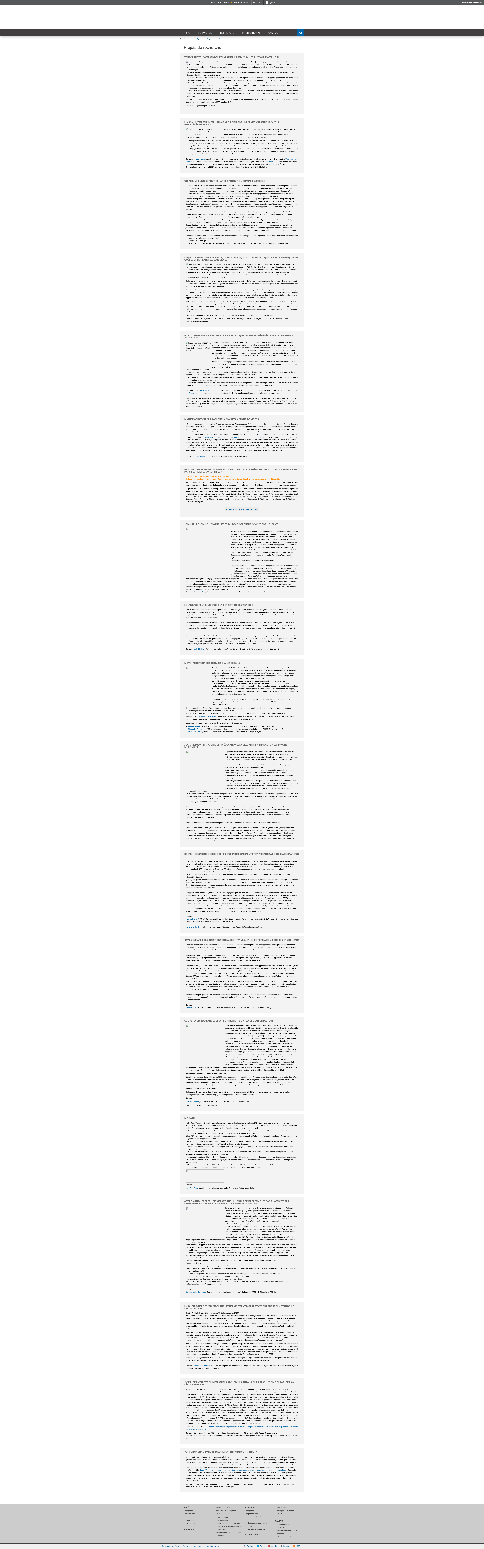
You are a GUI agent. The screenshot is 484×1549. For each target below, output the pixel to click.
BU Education (284, 1524)
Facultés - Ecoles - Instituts (220, 2)
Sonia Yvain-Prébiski (202, 456)
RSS (298, 1546)
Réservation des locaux (288, 1530)
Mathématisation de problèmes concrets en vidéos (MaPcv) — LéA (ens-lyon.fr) (236, 437)
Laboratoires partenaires (257, 1523)
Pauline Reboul (272, 162)
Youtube (274, 1546)
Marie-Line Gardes (193, 927)
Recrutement (192, 1523)
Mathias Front (191, 919)
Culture (281, 1527)
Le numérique (223, 1520)
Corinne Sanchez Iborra (207, 717)
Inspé (187, 32)
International (251, 32)
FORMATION (205, 32)
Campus (273, 32)
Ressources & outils (241, 2)
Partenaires (191, 1520)
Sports (281, 1534)
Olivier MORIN (191, 1008)
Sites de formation (286, 1537)
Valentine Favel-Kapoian (204, 390)
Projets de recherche (256, 1529)
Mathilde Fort (199, 649)
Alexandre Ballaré (195, 732)
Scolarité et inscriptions (227, 1511)
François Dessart (192, 1102)
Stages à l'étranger (286, 1511)
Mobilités (282, 1514)
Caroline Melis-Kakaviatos (196, 1292)
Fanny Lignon (200, 159)
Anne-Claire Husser (201, 1366)
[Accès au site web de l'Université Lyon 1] (270, 2)
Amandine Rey (199, 592)
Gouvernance (192, 1517)
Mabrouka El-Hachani (196, 729)
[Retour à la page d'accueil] (222, 17)
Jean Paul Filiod (192, 1188)
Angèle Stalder (194, 726)
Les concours (223, 1517)
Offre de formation (225, 1507)
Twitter (262, 1546)
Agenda (190, 1511)
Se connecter (257, 2)
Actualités (191, 1514)
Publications (253, 1514)
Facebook (250, 1546)
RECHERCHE (227, 32)
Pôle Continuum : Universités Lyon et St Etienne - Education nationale (229, 1526)
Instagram (287, 1546)
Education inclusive (225, 1514)
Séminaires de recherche (258, 1526)
